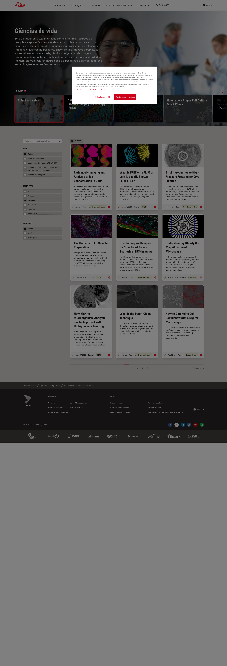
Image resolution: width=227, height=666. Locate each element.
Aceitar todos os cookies (125, 97)
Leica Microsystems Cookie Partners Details (91, 90)
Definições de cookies (103, 97)
